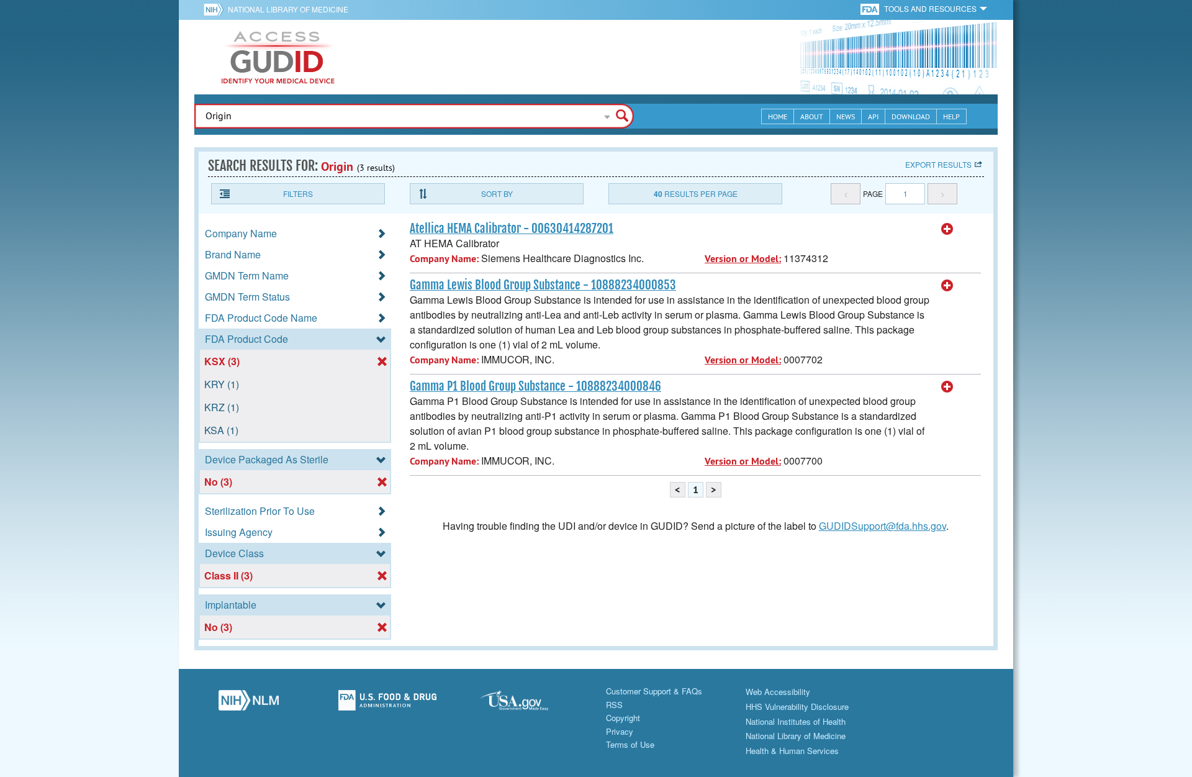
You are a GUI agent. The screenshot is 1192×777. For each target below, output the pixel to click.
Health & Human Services (792, 751)
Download (911, 116)
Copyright (623, 718)
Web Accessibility (778, 691)
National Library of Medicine (288, 9)
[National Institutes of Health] (216, 9)
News (845, 116)
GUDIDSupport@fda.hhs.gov (882, 526)
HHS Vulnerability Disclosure (797, 706)
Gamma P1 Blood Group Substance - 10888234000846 (535, 386)
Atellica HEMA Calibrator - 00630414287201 (511, 228)
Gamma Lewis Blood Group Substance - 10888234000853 (543, 285)
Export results (938, 164)
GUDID (278, 57)
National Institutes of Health (796, 721)
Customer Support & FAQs (654, 691)
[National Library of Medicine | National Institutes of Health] (248, 703)
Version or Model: (743, 258)
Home (777, 116)
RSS (614, 705)
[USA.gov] (526, 703)
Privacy (619, 731)
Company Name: (444, 258)
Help (951, 116)
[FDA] (870, 8)
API (873, 116)
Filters (298, 193)
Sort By (497, 193)
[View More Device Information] (947, 229)
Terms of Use (630, 744)
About (811, 116)
